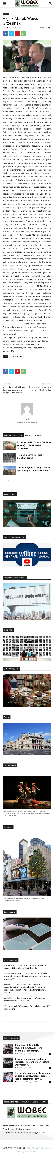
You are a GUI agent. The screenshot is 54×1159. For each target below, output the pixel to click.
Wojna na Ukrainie (16, 356)
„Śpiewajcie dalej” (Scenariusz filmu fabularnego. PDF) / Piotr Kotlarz (27, 1007)
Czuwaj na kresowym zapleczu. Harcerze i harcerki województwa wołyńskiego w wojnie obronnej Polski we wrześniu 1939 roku (27, 976)
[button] (4, 3)
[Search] (50, 3)
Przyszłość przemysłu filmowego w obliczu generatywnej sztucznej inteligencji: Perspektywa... (33, 1076)
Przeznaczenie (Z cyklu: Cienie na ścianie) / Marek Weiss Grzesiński (34, 445)
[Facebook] (5, 33)
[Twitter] (11, 33)
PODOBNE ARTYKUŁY (13, 435)
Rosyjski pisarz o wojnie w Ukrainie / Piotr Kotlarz (40, 388)
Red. (8, 28)
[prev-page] (4, 480)
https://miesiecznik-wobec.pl (27, 423)
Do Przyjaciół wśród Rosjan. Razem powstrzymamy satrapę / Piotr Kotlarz (15, 390)
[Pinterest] (17, 33)
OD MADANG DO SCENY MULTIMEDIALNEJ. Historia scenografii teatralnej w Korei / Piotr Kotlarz (25, 966)
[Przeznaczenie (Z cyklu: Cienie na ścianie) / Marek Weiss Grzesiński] (9, 445)
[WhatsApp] (23, 33)
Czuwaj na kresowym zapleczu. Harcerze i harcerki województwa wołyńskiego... (32, 1062)
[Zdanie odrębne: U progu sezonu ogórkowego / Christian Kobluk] (9, 470)
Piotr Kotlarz (19, 1082)
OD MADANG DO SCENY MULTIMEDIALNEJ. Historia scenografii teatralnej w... (28, 1048)
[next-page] (8, 480)
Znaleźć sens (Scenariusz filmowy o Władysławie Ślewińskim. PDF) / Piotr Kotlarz (24, 999)
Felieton (6, 14)
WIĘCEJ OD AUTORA (33, 435)
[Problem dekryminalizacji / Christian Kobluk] (9, 457)
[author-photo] (27, 415)
